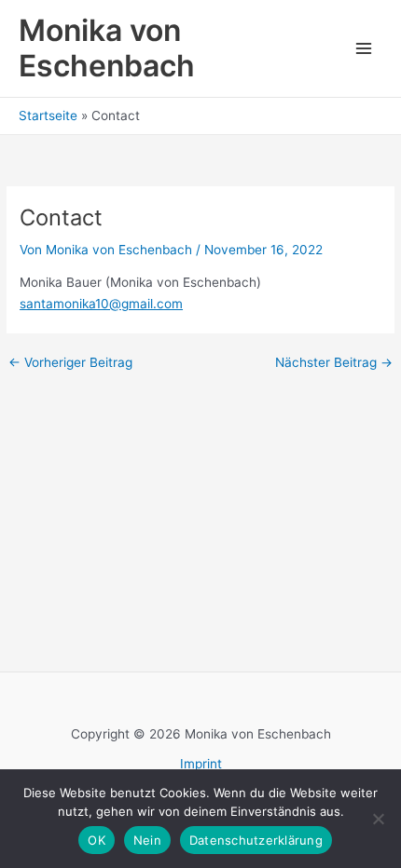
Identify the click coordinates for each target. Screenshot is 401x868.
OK (96, 840)
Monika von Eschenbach (107, 48)
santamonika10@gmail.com (101, 303)
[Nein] (377, 818)
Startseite (48, 115)
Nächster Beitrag (334, 363)
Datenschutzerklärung (256, 840)
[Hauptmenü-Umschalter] (364, 49)
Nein (147, 840)
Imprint (201, 763)
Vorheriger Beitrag (70, 363)
